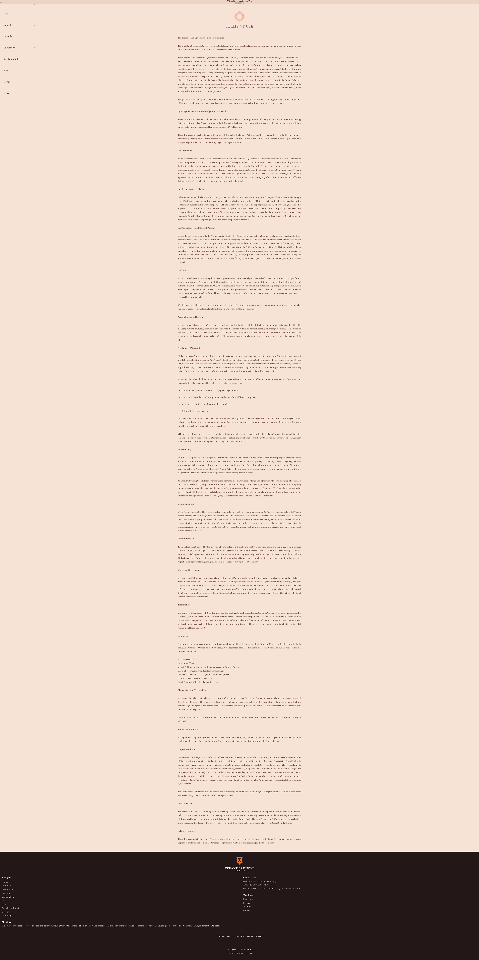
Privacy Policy (225, 474)
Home (5, 887)
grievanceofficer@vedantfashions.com (201, 687)
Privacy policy (238, 941)
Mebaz (246, 915)
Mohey (246, 908)
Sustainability (8, 902)
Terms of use (226, 941)
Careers (6, 917)
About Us (6, 890)
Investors (6, 898)
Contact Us (7, 894)
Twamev (247, 911)
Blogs (4, 909)
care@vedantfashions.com (287, 893)
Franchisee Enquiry (11, 913)
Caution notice (252, 941)
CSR (4, 905)
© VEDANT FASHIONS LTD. (239, 958)
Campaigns (7, 920)
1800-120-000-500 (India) (256, 890)
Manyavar (248, 904)
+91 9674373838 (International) (258, 893)
